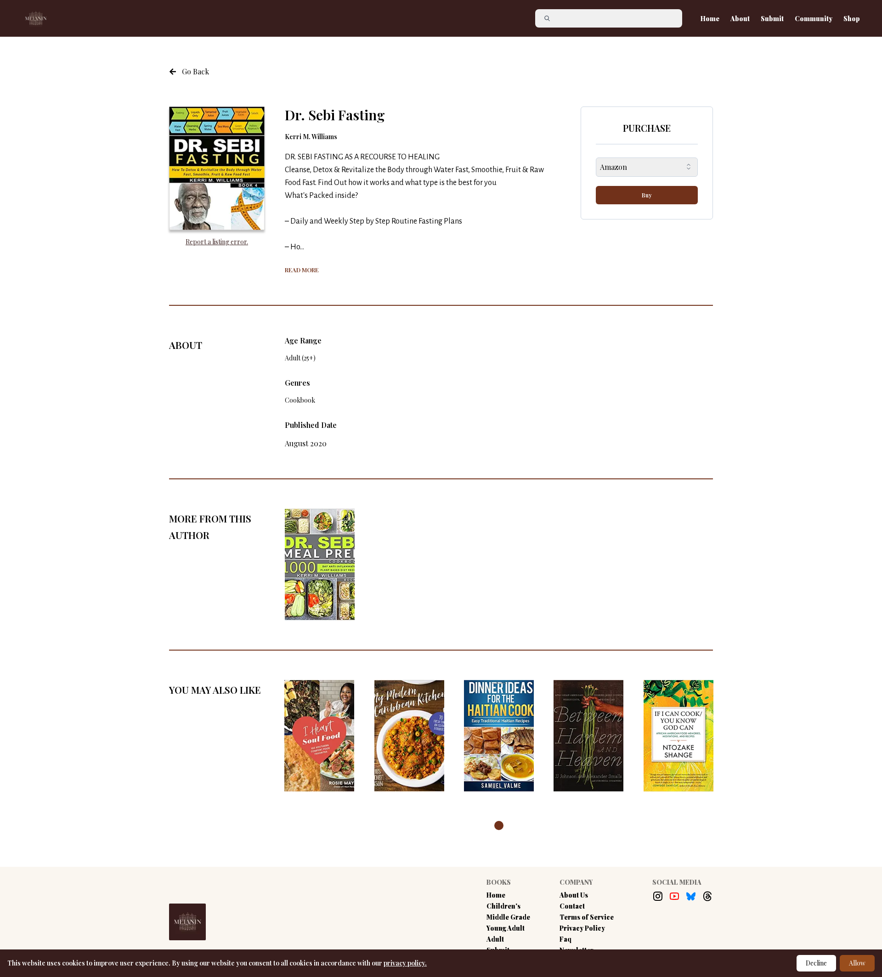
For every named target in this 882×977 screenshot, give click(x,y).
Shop (851, 18)
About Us (574, 895)
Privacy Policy (582, 928)
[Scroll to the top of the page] (829, 932)
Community (813, 18)
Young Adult (505, 928)
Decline (816, 963)
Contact (572, 906)
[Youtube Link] (674, 896)
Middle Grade (508, 917)
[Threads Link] (707, 896)
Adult (495, 939)
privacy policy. (405, 963)
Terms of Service (587, 917)
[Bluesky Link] (690, 896)
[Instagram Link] (657, 896)
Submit (772, 18)
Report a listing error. (217, 241)
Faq (565, 939)
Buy (647, 195)
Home (710, 18)
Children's (503, 906)
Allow (857, 963)
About (740, 18)
